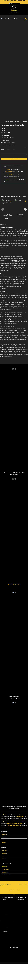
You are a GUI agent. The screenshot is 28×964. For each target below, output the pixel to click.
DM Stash (17, 121)
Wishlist (4, 837)
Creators (10, 121)
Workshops (4, 866)
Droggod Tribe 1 (20, 214)
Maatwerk (4, 853)
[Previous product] (5, 129)
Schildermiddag (5, 869)
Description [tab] (3, 224)
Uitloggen (4, 842)
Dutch (11, 3)
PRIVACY (25, 884)
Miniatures (4, 121)
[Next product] (2, 129)
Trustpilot (19, 169)
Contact (4, 858)
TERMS (20, 884)
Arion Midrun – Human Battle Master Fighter (7, 215)
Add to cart (14, 159)
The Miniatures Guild (6, 875)
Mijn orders (4, 834)
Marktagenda (5, 872)
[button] (11, 13)
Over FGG (4, 850)
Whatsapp (16, 179)
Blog (3, 856)
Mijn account (5, 839)
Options (2, 149)
